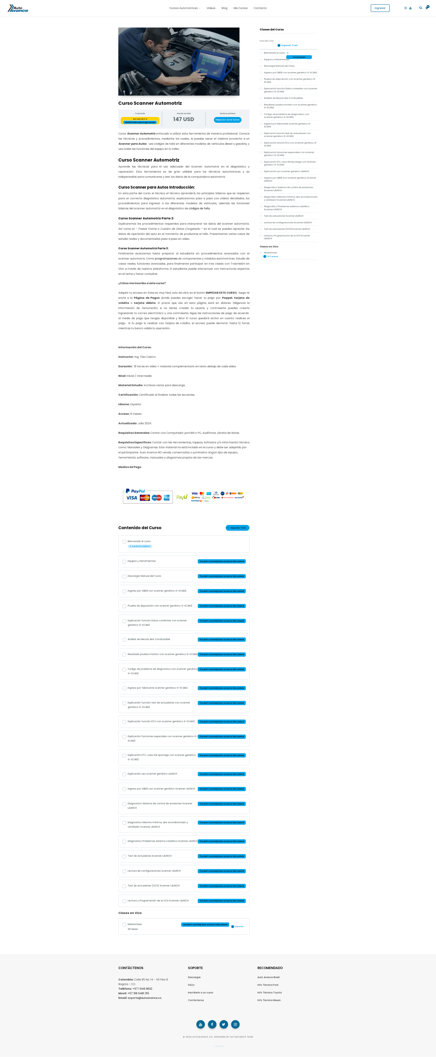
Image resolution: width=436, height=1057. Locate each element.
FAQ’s (191, 985)
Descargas (194, 977)
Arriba (219, 1046)
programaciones (166, 259)
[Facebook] (212, 1024)
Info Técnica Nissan (269, 1000)
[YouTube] (200, 1024)
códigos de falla (199, 208)
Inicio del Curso (267, 41)
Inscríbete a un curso (200, 992)
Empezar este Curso (228, 120)
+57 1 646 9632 (142, 989)
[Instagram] (235, 1024)
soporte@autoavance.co (144, 998)
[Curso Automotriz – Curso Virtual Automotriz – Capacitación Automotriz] (17, 8)
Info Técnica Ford (268, 985)
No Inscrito (140, 119)
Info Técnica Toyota (270, 992)
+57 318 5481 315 (138, 993)
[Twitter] (224, 1024)
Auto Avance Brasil (268, 977)
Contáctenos (196, 1000)
